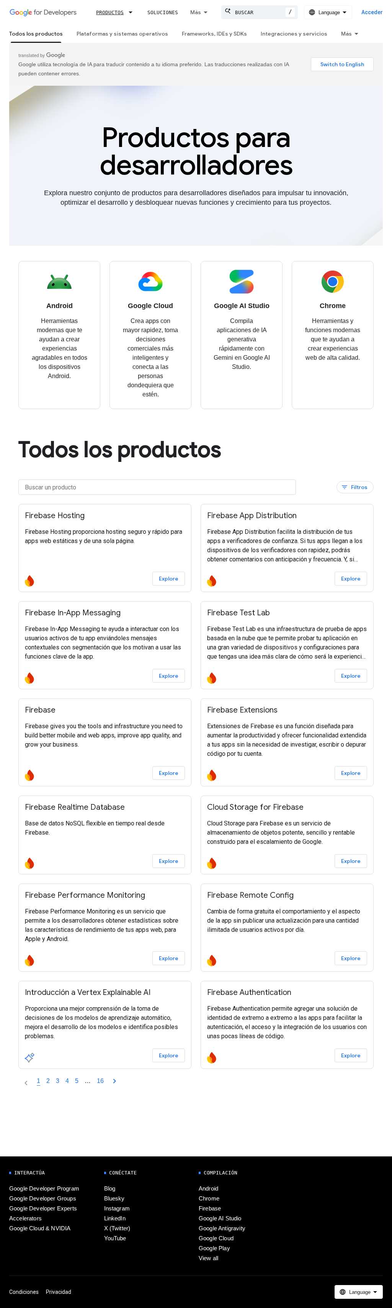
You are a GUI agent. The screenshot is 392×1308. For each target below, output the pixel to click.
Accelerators (25, 1218)
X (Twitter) (117, 1228)
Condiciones (24, 1292)
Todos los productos (36, 33)
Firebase (210, 1208)
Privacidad (58, 1292)
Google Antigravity (222, 1228)
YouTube (115, 1238)
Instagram (117, 1208)
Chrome (209, 1198)
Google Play (214, 1248)
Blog (110, 1189)
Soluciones (162, 12)
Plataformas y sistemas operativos (122, 33)
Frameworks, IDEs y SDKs (214, 33)
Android (208, 1189)
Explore (168, 578)
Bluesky (114, 1198)
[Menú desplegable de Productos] (133, 12)
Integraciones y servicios (294, 33)
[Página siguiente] (114, 1081)
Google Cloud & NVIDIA (39, 1228)
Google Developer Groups (42, 1198)
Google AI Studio (220, 1218)
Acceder (372, 12)
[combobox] (259, 12)
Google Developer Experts (43, 1208)
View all (208, 1258)
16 (100, 1081)
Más (195, 12)
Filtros (354, 487)
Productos (110, 12)
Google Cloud (216, 1238)
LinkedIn (115, 1218)
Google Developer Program (44, 1189)
